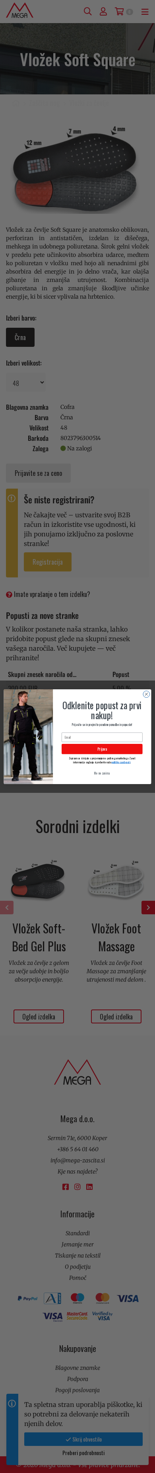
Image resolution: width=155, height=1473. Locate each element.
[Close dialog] (146, 694)
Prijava (102, 748)
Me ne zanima (102, 773)
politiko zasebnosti (121, 762)
